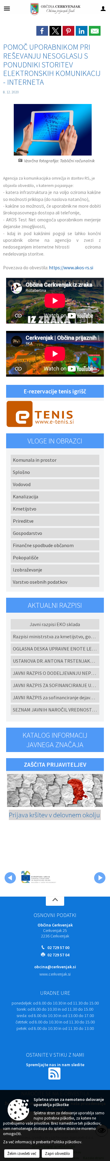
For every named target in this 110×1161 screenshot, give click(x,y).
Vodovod (22, 484)
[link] (42, 31)
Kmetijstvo (24, 509)
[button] (10, 877)
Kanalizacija (25, 496)
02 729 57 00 (58, 947)
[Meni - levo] (7, 8)
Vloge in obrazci (55, 441)
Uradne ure (55, 993)
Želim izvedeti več (21, 1153)
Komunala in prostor (35, 460)
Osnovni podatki (55, 915)
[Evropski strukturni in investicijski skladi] (51, 876)
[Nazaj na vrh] (55, 901)
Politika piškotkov (66, 1142)
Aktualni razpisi (55, 605)
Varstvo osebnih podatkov (40, 582)
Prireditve (23, 521)
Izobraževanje (27, 570)
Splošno (21, 472)
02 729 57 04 (58, 955)
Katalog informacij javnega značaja (55, 739)
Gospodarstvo (27, 533)
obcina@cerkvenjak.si (55, 966)
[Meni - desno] (103, 8)
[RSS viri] (55, 1073)
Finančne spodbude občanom (43, 545)
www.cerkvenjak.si (55, 974)
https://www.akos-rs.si (71, 268)
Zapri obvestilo (57, 1153)
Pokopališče (25, 557)
